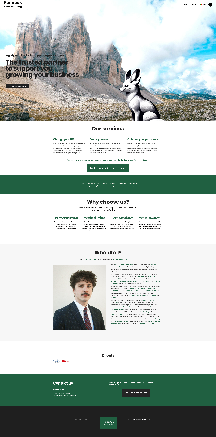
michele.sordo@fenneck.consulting (64, 395)
